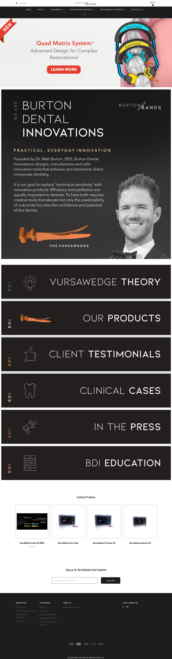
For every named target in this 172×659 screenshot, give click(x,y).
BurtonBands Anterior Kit (140, 542)
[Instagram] (127, 607)
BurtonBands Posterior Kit (104, 542)
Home (28, 10)
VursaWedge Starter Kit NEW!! (32, 542)
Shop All (42, 607)
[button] (86, 282)
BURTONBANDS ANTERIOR (81, 10)
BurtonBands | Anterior (48, 614)
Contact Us (136, 10)
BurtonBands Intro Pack (68, 542)
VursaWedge (44, 611)
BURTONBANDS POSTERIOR (111, 10)
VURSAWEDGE (57, 10)
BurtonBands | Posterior (48, 618)
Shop (40, 10)
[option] (86, 52)
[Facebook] (123, 607)
